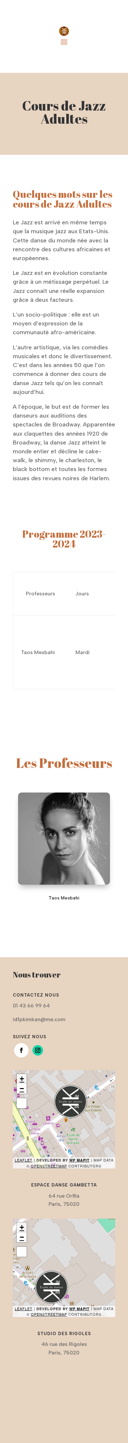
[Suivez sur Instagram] (37, 1050)
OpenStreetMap (49, 1165)
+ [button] (22, 1079)
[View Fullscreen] (22, 1103)
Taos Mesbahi (64, 898)
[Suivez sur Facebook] (21, 1050)
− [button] (22, 1088)
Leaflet (23, 1160)
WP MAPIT (79, 1160)
